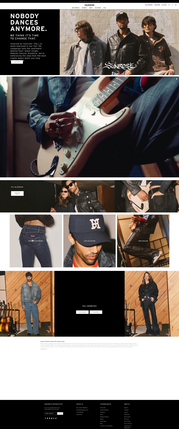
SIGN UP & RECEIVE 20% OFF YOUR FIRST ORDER (89, 1)
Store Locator (127, 416)
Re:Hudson (98, 8)
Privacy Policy (127, 421)
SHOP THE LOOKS (17, 193)
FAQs (101, 423)
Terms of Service (128, 423)
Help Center (103, 407)
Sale (104, 8)
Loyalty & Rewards (104, 410)
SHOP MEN (31, 42)
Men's (91, 8)
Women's (84, 8)
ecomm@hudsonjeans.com (82, 410)
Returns (102, 419)
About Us (126, 407)
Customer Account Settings (106, 425)
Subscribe (157, 4)
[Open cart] (175, 5)
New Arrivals (76, 8)
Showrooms (126, 414)
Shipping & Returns (104, 416)
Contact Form (79, 414)
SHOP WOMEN (17, 42)
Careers (126, 412)
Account (164, 4)
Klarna (101, 414)
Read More (43, 349)
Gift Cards (126, 419)
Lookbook (126, 410)
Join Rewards (149, 4)
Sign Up (60, 413)
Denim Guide (103, 421)
